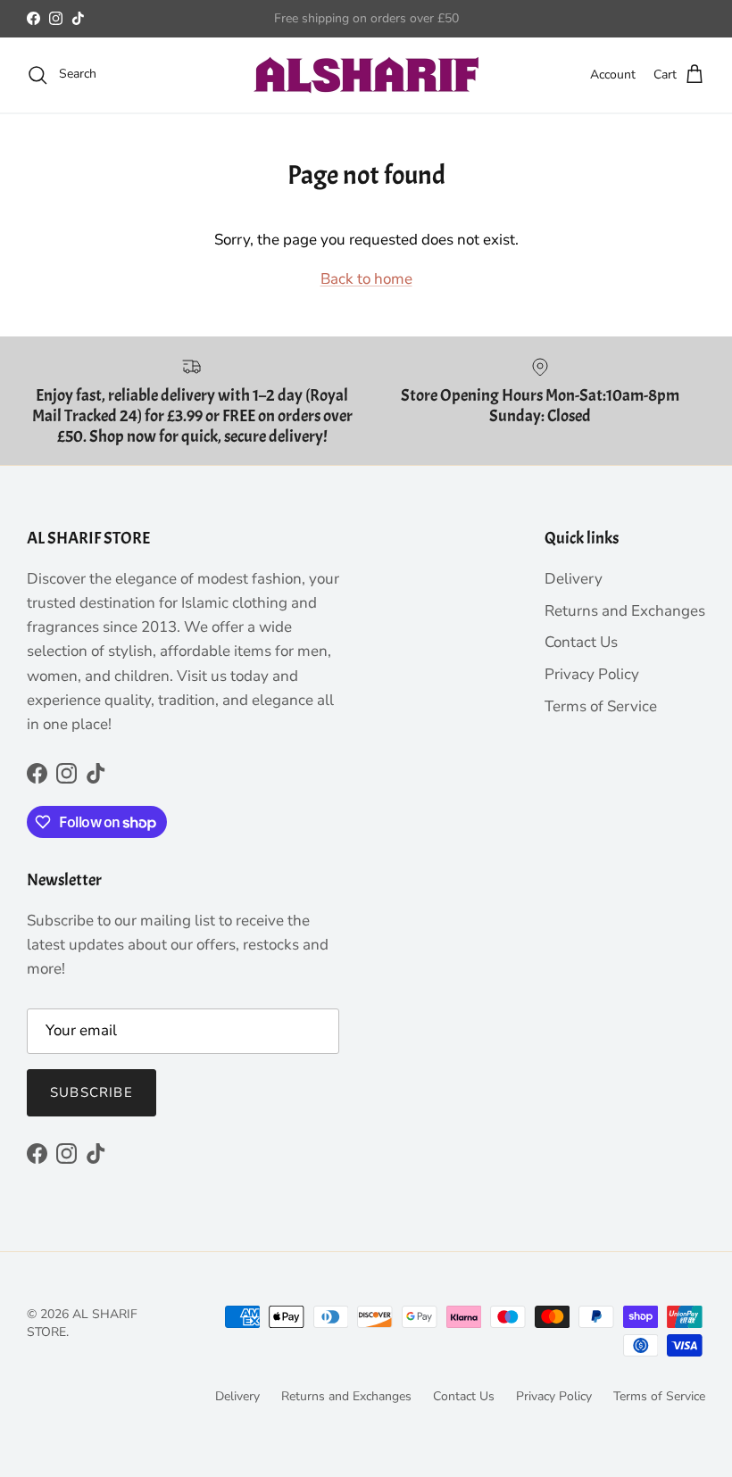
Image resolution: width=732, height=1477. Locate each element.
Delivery (574, 578)
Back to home (366, 279)
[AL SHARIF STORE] (366, 75)
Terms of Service (601, 706)
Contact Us (581, 642)
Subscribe (91, 1092)
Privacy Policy (592, 674)
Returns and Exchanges (625, 611)
